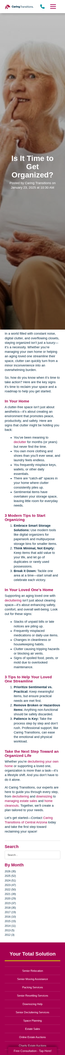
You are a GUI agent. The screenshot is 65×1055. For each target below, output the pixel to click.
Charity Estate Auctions (32, 1045)
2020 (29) (10, 898)
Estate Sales (32, 1028)
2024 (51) (10, 880)
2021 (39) (10, 894)
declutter (20, 442)
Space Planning (32, 1020)
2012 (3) (9, 934)
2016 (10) (10, 916)
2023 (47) (10, 885)
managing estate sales (21, 801)
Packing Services (32, 987)
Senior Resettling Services (32, 995)
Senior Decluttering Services (32, 1012)
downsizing (44, 796)
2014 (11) (10, 925)
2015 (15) (10, 921)
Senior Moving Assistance (32, 979)
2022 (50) (10, 889)
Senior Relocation (32, 970)
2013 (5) (9, 930)
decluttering (13, 600)
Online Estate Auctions (32, 1037)
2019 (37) (10, 903)
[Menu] (53, 6)
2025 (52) (10, 875)
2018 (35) (10, 907)
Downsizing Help (32, 1004)
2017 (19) (10, 912)
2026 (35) (10, 871)
